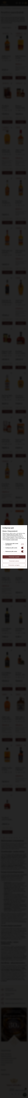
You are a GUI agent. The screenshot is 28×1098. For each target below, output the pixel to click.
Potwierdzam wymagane (14, 565)
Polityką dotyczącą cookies (12, 534)
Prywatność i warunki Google (12, 539)
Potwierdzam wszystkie (14, 556)
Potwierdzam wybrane (14, 561)
